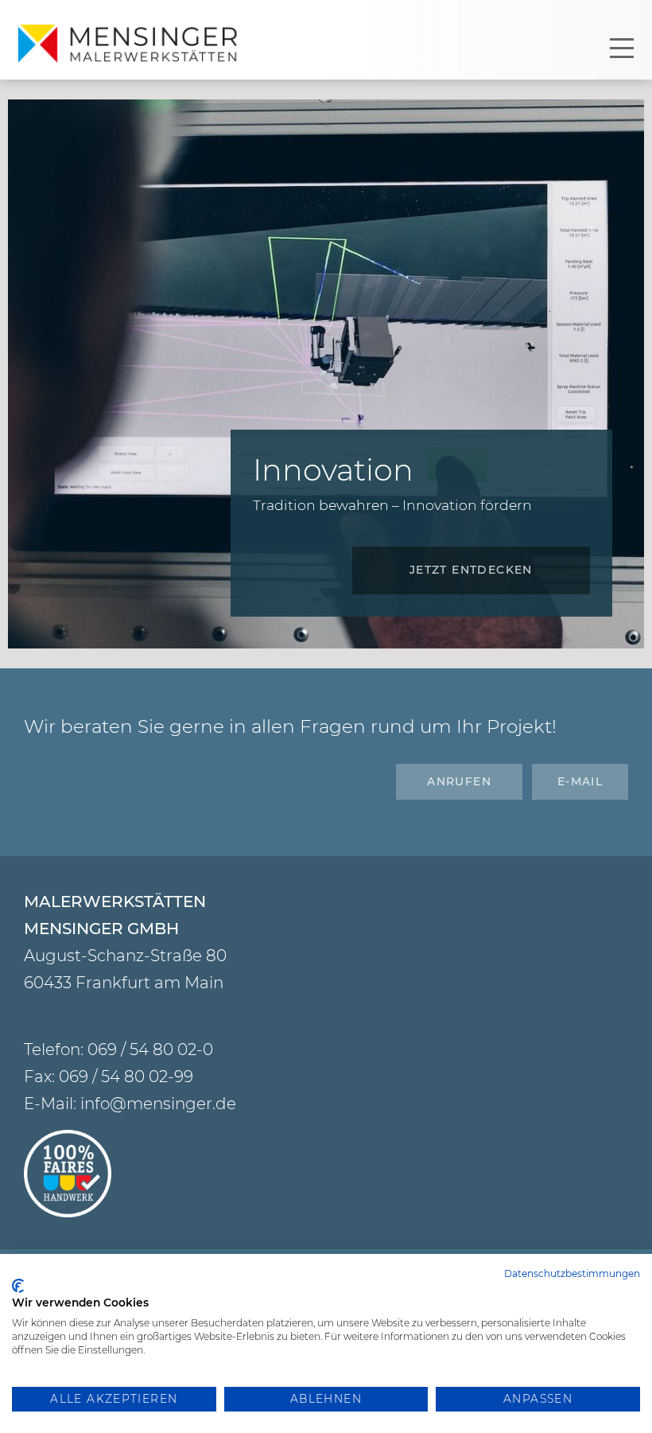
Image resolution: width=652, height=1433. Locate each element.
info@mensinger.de (158, 1103)
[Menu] (622, 48)
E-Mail (580, 781)
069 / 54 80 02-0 (150, 1049)
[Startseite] (131, 43)
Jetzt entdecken (471, 570)
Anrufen (459, 781)
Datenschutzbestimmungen (572, 1273)
